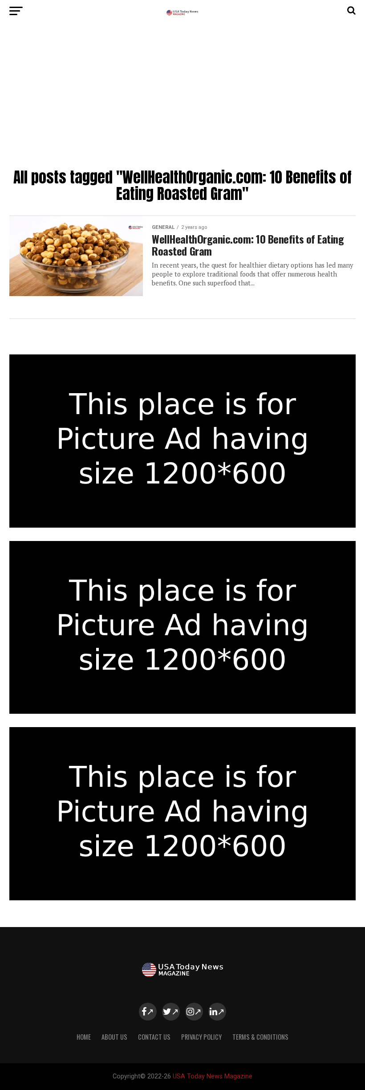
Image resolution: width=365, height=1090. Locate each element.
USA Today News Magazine (212, 1076)
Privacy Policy (201, 1036)
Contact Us (154, 1036)
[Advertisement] (182, 98)
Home (84, 1036)
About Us (114, 1036)
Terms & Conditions (260, 1036)
